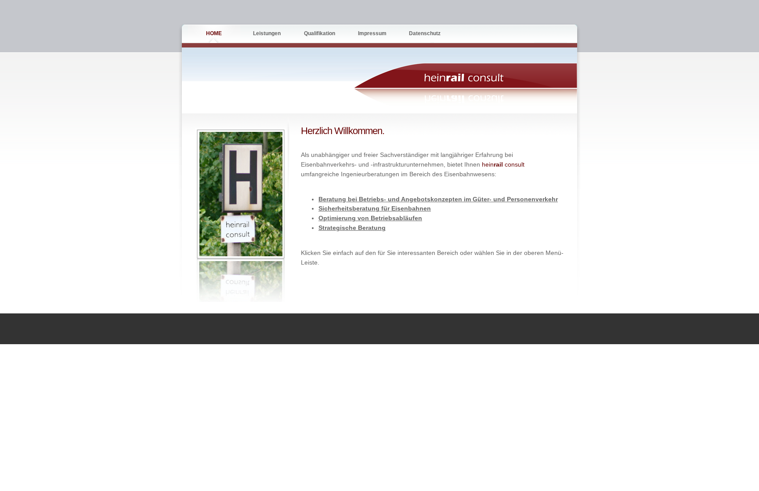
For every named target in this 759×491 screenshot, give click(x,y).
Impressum (372, 33)
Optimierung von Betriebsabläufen (370, 218)
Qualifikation (319, 33)
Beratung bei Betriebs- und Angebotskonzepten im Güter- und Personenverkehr (438, 199)
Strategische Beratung (352, 228)
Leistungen (267, 33)
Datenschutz (425, 33)
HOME (214, 33)
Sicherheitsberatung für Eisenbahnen (374, 208)
